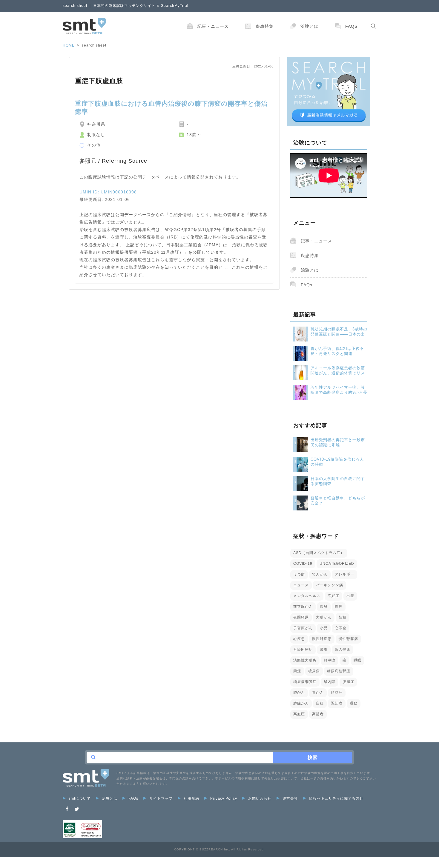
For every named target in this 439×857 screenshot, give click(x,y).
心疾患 (299, 639)
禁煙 (297, 671)
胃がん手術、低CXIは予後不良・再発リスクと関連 (337, 351)
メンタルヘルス (306, 596)
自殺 (320, 703)
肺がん (299, 692)
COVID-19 (302, 563)
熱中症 (329, 660)
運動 (353, 703)
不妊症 (333, 596)
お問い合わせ (259, 798)
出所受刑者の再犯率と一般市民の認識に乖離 (338, 442)
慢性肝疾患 (321, 639)
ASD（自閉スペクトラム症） (318, 553)
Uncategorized (337, 563)
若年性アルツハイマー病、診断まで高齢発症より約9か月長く (339, 390)
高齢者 (318, 714)
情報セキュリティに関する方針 (336, 798)
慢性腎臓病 (348, 639)
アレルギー (344, 574)
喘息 (324, 606)
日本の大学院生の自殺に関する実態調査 (338, 481)
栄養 (324, 649)
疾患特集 (265, 26)
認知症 (337, 703)
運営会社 (290, 798)
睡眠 (357, 660)
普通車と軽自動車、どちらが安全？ (338, 500)
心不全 (340, 628)
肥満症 (348, 682)
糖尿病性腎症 (338, 671)
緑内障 (329, 682)
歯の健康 (342, 649)
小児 (324, 628)
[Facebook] (67, 809)
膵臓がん (301, 703)
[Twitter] (77, 809)
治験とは (309, 26)
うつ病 (299, 574)
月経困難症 (303, 649)
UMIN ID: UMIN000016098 (108, 192)
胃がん (318, 692)
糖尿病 (314, 671)
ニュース (301, 585)
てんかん (320, 574)
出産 (350, 596)
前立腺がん (303, 606)
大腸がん (323, 617)
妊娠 (342, 617)
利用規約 (191, 798)
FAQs (351, 26)
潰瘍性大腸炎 (305, 660)
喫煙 (339, 606)
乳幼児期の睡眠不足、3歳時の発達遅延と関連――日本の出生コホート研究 (339, 332)
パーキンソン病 (329, 585)
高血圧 (299, 714)
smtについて (80, 798)
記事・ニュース (213, 26)
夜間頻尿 (301, 617)
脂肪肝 (337, 692)
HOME (69, 45)
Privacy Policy (223, 798)
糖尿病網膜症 (305, 682)
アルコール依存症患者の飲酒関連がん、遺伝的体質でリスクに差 (338, 371)
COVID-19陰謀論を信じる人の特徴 (337, 462)
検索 (313, 757)
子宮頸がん (303, 628)
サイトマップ (161, 798)
